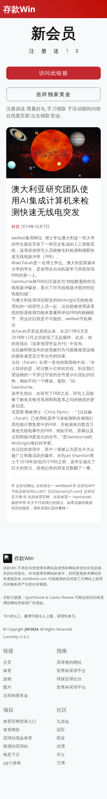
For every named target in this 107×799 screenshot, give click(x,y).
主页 (7, 662)
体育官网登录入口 (19, 721)
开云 (61, 754)
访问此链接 (53, 72)
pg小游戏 (12, 763)
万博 (61, 763)
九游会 (63, 721)
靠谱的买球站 (15, 746)
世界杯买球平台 (71, 670)
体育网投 (11, 729)
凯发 (61, 738)
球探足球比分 (69, 679)
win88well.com (34, 578)
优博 (61, 746)
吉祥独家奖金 (53, 94)
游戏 (7, 679)
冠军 (61, 729)
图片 (7, 687)
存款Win (19, 9)
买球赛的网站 (69, 662)
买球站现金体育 (17, 738)
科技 (15, 226)
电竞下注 (11, 754)
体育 (7, 670)
